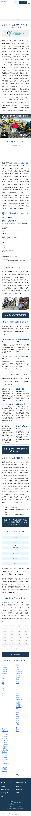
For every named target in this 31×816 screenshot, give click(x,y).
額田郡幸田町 (4, 771)
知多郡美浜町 (18, 707)
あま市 (3, 675)
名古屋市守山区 (5, 759)
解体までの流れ (5, 789)
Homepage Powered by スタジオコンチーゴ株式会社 (15, 814)
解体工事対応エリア (21, 782)
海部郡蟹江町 (4, 671)
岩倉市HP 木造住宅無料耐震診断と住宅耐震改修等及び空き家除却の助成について (15, 522)
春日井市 (18, 665)
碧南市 (17, 731)
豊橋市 (17, 724)
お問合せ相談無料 (25, 2)
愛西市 (3, 665)
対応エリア (10, 19)
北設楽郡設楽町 (19, 671)
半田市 (17, 729)
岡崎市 (3, 688)
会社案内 (18, 793)
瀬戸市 (3, 697)
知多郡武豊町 (18, 701)
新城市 (3, 695)
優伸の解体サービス (6, 782)
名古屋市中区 (4, 742)
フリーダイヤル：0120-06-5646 (15, 806)
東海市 (17, 714)
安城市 (3, 677)
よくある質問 (4, 793)
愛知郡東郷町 (4, 667)
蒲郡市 (17, 669)
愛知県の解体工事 (16, 19)
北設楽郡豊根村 (19, 675)
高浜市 (17, 695)
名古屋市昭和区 (5, 734)
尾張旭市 (3, 690)
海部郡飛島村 (4, 673)
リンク (2, 796)
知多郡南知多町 (19, 705)
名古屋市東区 (4, 748)
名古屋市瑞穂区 (5, 750)
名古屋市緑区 (4, 752)
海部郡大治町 (4, 669)
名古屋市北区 (4, 733)
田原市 (17, 697)
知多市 (17, 709)
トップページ (4, 19)
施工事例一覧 (15, 654)
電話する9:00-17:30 (16, 2)
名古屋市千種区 (5, 736)
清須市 (17, 679)
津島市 (17, 712)
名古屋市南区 (4, 755)
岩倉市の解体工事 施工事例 (15, 315)
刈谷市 (17, 667)
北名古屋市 (12, 165)
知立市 (17, 710)
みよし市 (3, 776)
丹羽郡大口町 (4, 767)
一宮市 (22, 163)
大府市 (3, 686)
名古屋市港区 (4, 753)
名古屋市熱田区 (5, 731)
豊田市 (17, 722)
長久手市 (3, 729)
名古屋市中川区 (5, 740)
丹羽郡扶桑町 (4, 769)
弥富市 (17, 776)
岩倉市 (3, 685)
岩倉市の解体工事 (24, 19)
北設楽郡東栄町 (19, 673)
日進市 (3, 765)
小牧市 (6, 165)
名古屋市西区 (4, 746)
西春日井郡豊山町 (5, 763)
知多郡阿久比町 (19, 699)
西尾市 (3, 761)
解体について (19, 789)
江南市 (17, 681)
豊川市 (17, 720)
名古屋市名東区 (5, 757)
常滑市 (17, 716)
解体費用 (3, 786)
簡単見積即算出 (20, 2)
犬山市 (3, 683)
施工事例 (18, 786)
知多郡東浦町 (18, 703)
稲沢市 (3, 681)
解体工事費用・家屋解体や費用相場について (15, 450)
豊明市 (17, 718)
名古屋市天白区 (5, 738)
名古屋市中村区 (5, 744)
